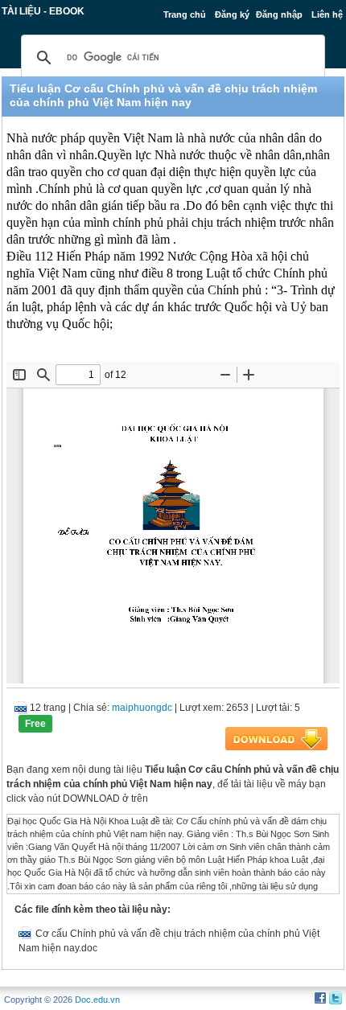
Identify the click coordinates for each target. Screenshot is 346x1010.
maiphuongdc (142, 707)
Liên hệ (327, 14)
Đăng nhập (279, 14)
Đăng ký (232, 14)
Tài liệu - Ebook (43, 11)
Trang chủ (184, 14)
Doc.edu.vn (97, 999)
